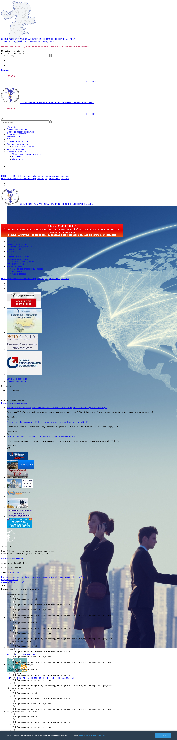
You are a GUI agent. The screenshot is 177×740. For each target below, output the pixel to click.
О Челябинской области (18, 142)
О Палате (11, 139)
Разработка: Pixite (9, 579)
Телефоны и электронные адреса (27, 154)
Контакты (5, 70)
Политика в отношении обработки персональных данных (28, 577)
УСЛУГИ (11, 127)
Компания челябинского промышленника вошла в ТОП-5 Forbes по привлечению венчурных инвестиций (57, 407)
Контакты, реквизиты (17, 151)
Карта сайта (78, 577)
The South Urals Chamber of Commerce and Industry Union (27, 42)
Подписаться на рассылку (57, 176)
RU (87, 81)
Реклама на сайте (64, 577)
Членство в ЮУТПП (16, 134)
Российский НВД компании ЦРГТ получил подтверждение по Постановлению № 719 (47, 422)
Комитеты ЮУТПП (16, 137)
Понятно (163, 735)
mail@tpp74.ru (13, 572)
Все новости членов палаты (14, 403)
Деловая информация (17, 129)
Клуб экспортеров (15, 149)
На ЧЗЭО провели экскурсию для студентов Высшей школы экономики (41, 436)
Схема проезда (19, 159)
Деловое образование (17, 381)
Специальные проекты (17, 144)
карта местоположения (12, 558)
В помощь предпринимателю (20, 132)
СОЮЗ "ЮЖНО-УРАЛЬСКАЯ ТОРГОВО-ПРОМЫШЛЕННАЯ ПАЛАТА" (38, 39)
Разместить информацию (32, 176)
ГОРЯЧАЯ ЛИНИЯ (10, 176)
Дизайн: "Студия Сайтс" (12, 582)
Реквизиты (17, 156)
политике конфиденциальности (92, 735)
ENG (93, 81)
